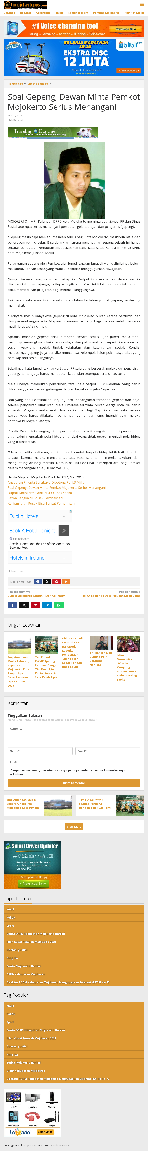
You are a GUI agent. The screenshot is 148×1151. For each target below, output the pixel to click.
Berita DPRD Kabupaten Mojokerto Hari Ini (36, 934)
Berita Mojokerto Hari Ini (24, 966)
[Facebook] (38, 581)
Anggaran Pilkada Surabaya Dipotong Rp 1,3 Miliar (47, 482)
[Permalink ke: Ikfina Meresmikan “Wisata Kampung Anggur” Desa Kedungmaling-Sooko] (128, 644)
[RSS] (66, 581)
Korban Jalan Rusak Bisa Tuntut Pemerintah (41, 503)
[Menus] (141, 4)
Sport (10, 925)
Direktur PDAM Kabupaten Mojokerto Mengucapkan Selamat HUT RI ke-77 (58, 982)
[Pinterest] (56, 581)
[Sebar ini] (12, 605)
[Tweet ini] (24, 605)
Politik (11, 917)
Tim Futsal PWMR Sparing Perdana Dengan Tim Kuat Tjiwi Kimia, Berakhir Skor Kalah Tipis (95, 808)
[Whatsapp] (59, 605)
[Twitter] (47, 581)
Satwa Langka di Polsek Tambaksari (35, 498)
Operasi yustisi (17, 950)
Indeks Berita (61, 1145)
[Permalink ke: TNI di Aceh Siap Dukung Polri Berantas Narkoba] (101, 642)
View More (74, 826)
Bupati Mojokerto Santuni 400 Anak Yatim (40, 493)
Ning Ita (12, 958)
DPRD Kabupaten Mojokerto (26, 974)
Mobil (10, 909)
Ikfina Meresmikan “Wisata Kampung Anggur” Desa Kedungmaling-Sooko (127, 667)
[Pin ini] (35, 605)
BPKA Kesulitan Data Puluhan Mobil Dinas (111, 594)
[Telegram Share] (47, 605)
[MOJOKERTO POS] (25, 4)
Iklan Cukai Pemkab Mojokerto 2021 (31, 942)
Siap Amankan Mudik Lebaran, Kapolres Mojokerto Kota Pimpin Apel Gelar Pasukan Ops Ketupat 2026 (23, 808)
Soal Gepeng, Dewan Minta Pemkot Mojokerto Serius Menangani (57, 487)
